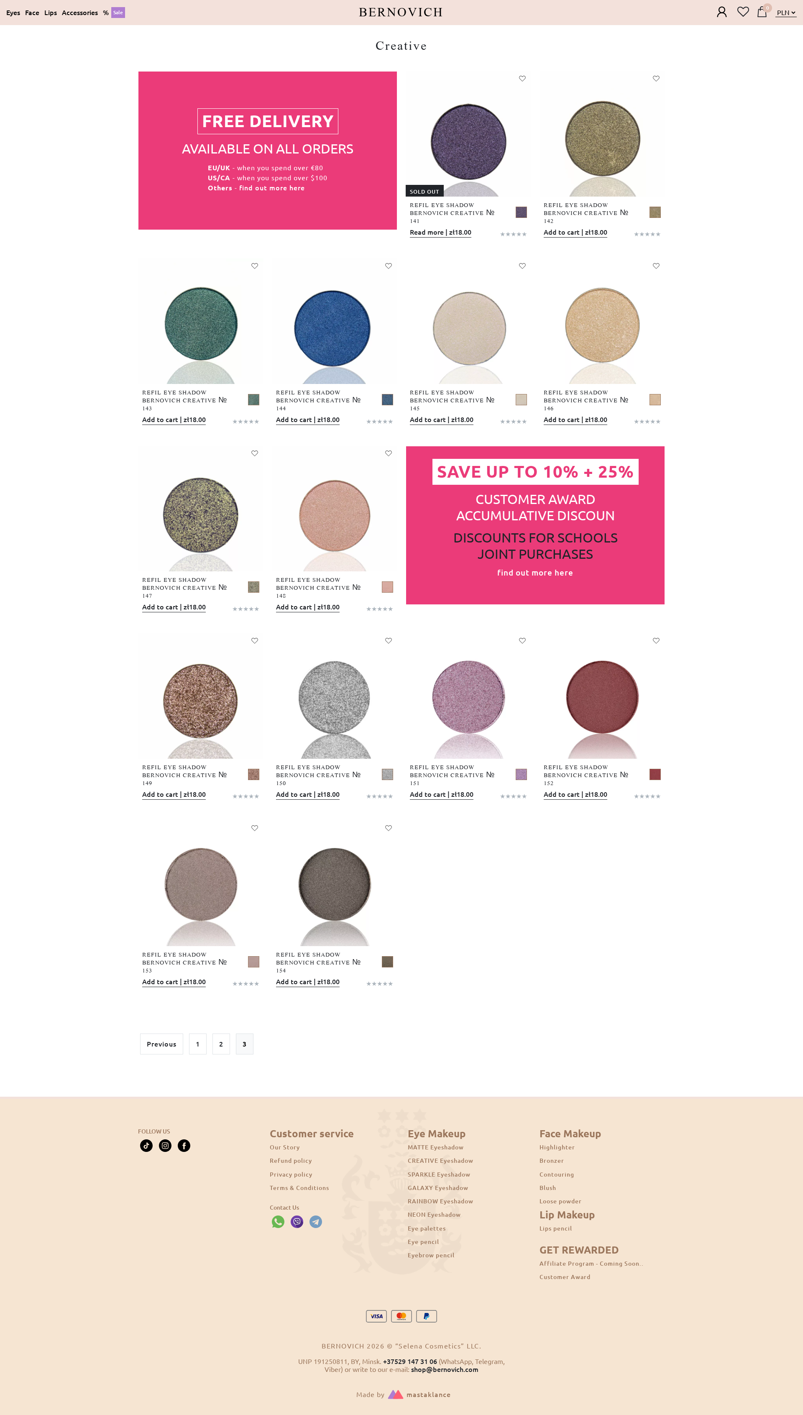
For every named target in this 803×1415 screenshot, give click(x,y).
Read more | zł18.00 (440, 232)
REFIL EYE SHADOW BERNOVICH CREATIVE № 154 (318, 963)
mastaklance (429, 1394)
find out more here (272, 188)
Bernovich (401, 12)
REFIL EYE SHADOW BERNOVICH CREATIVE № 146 (586, 401)
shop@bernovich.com (444, 1369)
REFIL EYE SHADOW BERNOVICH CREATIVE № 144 (318, 401)
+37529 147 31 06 (410, 1361)
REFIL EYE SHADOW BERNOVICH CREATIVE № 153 (184, 963)
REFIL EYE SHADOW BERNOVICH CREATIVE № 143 (184, 401)
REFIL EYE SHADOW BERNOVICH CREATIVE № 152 (586, 775)
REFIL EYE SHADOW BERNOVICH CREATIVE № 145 (452, 401)
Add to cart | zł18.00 (575, 232)
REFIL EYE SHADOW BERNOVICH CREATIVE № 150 (318, 775)
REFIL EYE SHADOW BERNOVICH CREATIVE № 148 (318, 588)
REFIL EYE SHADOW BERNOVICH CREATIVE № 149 (184, 775)
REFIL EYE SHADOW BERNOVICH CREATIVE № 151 (452, 775)
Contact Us (284, 1207)
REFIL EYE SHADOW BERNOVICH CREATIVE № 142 (586, 213)
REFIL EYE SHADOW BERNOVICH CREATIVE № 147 (184, 588)
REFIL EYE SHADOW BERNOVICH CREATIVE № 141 (452, 213)
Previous (161, 1044)
